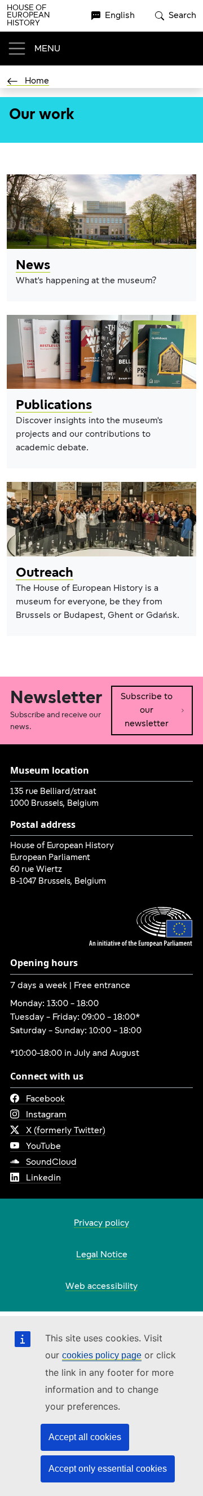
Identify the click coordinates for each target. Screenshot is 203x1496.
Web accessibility (101, 1286)
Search (182, 15)
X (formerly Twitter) (65, 1130)
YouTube (43, 1146)
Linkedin (43, 1178)
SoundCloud (51, 1162)
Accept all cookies (84, 1437)
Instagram (46, 1115)
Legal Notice (101, 1255)
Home (37, 81)
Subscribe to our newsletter (147, 710)
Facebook (45, 1099)
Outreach (44, 573)
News (33, 266)
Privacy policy (101, 1223)
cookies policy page (102, 1355)
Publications (54, 406)
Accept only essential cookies (107, 1468)
